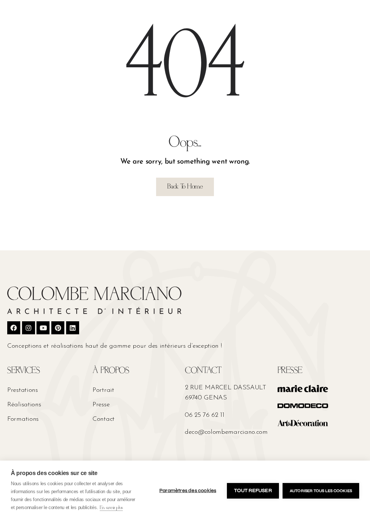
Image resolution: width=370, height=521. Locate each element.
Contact (103, 419)
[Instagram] (28, 327)
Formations (23, 419)
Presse (100, 405)
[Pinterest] (57, 327)
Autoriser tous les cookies (321, 490)
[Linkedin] (72, 327)
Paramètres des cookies (187, 491)
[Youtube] (43, 327)
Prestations (22, 390)
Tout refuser (252, 491)
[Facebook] (13, 327)
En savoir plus (111, 508)
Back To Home (184, 187)
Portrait (103, 390)
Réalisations (24, 405)
